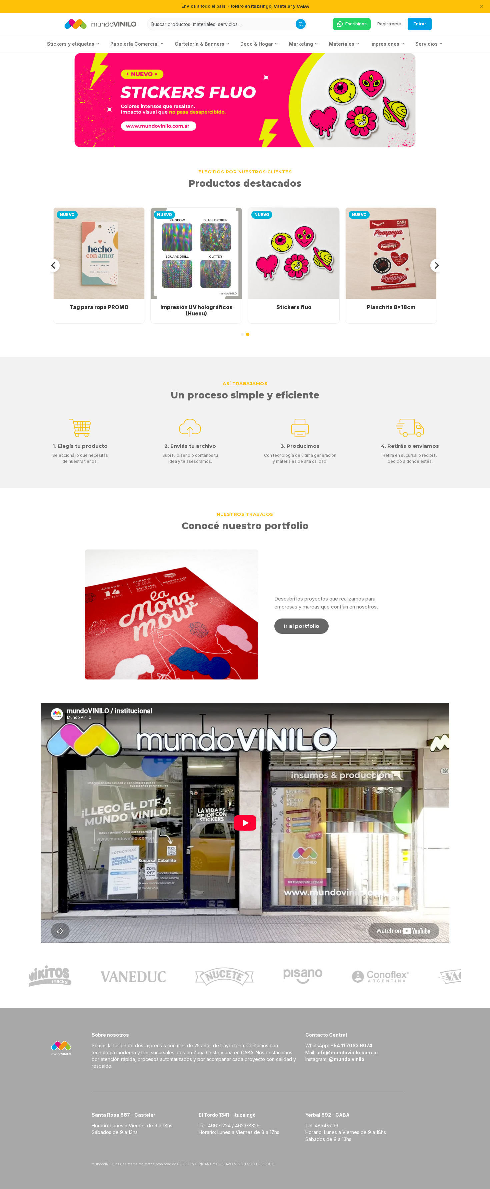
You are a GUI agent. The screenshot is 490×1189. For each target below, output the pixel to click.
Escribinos (356, 23)
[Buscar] (301, 24)
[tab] (242, 334)
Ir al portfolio (301, 626)
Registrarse (389, 23)
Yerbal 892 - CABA (327, 1115)
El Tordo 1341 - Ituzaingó (227, 1115)
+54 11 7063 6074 (351, 1045)
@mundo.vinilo (346, 1059)
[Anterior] (53, 265)
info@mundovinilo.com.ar (347, 1052)
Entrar (419, 23)
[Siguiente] (437, 265)
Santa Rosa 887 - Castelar (123, 1115)
